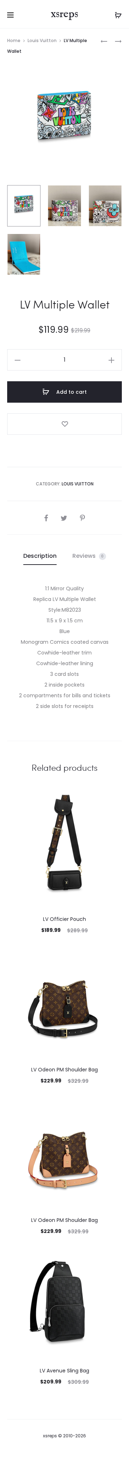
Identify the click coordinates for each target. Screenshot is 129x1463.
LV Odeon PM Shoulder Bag (64, 1069)
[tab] (40, 556)
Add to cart (71, 392)
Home (13, 40)
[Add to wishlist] (64, 424)
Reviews (88, 556)
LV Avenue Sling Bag (64, 1370)
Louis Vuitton (42, 40)
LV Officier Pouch (64, 919)
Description (40, 556)
